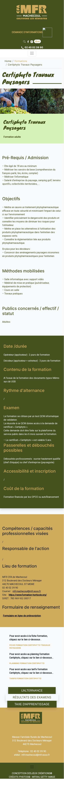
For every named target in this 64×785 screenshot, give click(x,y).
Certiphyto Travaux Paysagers (25, 64)
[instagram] (32, 41)
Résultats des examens (32, 697)
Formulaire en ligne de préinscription (22, 615)
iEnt (37, 41)
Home (8, 61)
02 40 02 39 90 (34, 47)
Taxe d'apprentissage (31, 704)
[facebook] (28, 41)
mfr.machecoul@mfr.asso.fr (27, 591)
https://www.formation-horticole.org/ (28, 594)
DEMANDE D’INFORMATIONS (27, 32)
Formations (21, 61)
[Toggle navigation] (32, 53)
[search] (25, 41)
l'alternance (32, 690)
